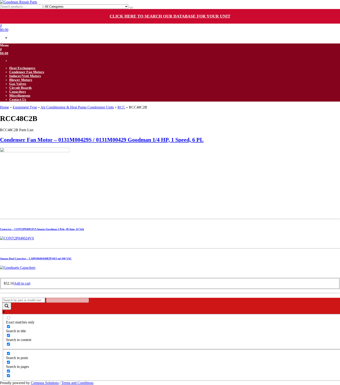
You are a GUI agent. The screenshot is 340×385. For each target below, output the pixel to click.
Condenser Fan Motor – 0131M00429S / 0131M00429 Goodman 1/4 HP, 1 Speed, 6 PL (102, 140)
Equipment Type (25, 107)
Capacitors (17, 91)
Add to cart (22, 283)
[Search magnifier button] (6, 306)
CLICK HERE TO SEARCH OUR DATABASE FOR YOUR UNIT (170, 16)
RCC (121, 107)
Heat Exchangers (22, 68)
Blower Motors (20, 80)
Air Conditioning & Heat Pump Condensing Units (77, 107)
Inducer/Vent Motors (25, 76)
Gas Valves (17, 84)
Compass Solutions (45, 383)
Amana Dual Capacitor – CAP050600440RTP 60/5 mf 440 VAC (36, 258)
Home (4, 107)
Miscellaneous (19, 95)
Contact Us (17, 99)
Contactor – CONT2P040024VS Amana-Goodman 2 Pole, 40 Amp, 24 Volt (42, 229)
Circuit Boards (20, 88)
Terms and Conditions (77, 383)
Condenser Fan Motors (26, 72)
